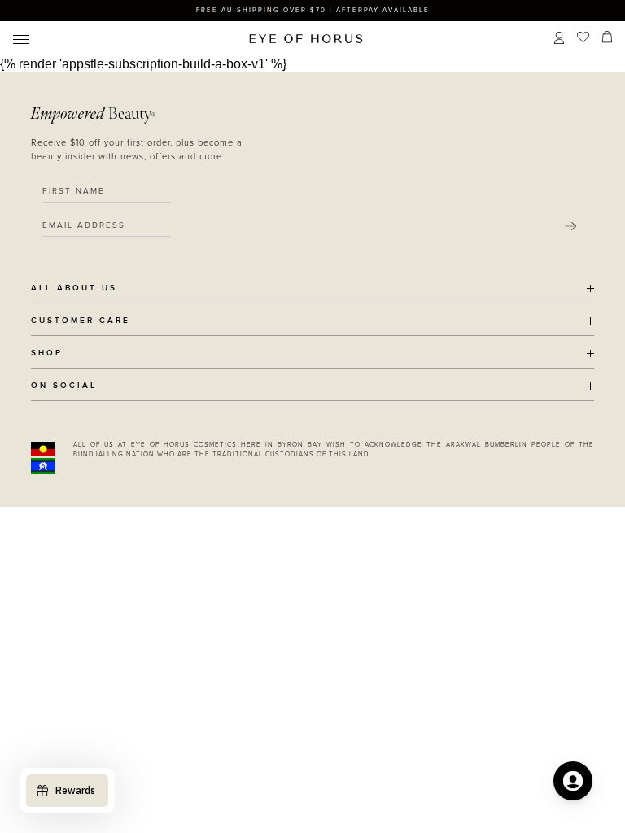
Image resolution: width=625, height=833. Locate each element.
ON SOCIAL (64, 386)
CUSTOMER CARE (80, 320)
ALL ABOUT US (74, 288)
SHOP (47, 353)
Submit (570, 226)
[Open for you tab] (572, 780)
